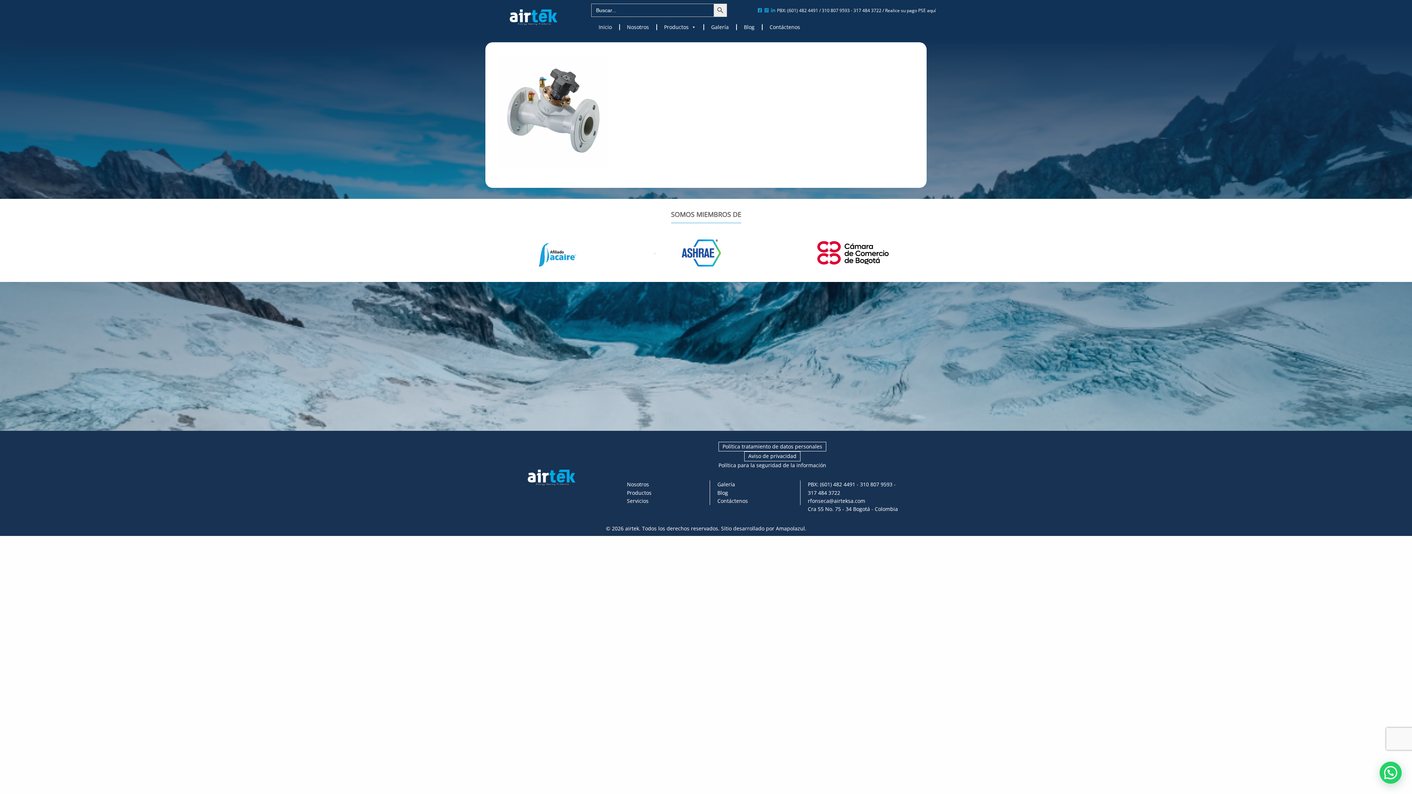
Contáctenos (785, 27)
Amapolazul (790, 528)
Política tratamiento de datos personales (772, 446)
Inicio (605, 27)
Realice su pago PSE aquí (910, 10)
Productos (676, 27)
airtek (632, 528)
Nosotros (638, 27)
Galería (720, 27)
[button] (1391, 773)
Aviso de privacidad (772, 456)
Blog (749, 27)
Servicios (638, 500)
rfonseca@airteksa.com (836, 500)
